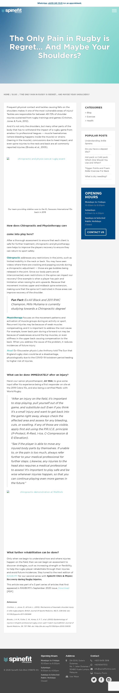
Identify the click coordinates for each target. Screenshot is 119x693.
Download (63, 588)
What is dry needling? (96, 177)
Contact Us (95, 232)
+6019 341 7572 (55, 3)
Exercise (91, 117)
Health (90, 121)
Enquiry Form (100, 673)
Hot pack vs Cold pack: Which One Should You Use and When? (96, 160)
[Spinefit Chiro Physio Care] (12, 10)
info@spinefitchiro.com (105, 669)
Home (6, 94)
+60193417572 (100, 665)
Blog (15, 94)
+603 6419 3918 (101, 660)
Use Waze (74, 676)
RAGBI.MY (12, 576)
